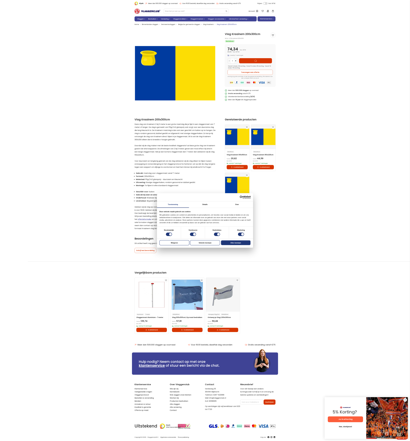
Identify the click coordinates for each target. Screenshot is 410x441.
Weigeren (174, 243)
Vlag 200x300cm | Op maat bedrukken (187, 317)
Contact (173, 410)
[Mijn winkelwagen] (272, 11)
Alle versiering (176, 407)
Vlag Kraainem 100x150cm (237, 155)
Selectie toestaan (205, 243)
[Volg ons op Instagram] (271, 437)
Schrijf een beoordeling (145, 250)
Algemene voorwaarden (168, 437)
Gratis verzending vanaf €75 (230, 3)
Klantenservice (141, 389)
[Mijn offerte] (267, 11)
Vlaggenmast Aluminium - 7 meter (149, 317)
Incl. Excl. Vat (265, 3)
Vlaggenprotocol (142, 395)
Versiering (165, 19)
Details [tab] (205, 204)
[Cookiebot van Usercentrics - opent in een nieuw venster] (241, 197)
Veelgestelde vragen (143, 392)
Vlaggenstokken (179, 19)
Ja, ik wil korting (345, 419)
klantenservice (152, 365)
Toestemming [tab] (173, 204)
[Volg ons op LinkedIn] (274, 437)
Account (252, 11)
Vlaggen (140, 19)
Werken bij (174, 398)
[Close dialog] (405, 400)
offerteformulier (145, 219)
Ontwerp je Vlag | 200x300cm (219, 317)
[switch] (193, 234)
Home (137, 24)
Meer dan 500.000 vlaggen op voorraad (163, 3)
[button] (247, 127)
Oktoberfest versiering (238, 19)
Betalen (138, 401)
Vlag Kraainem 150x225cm (263, 155)
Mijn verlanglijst (262, 11)
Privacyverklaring (183, 437)
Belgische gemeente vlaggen (189, 24)
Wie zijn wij (174, 389)
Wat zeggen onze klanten (180, 395)
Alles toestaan (235, 243)
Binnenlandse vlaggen (150, 24)
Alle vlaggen (175, 404)
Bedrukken (152, 19)
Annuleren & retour (143, 404)
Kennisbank (174, 392)
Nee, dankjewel (345, 426)
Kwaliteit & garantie (143, 407)
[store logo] (147, 11)
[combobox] (196, 11)
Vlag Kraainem (208, 24)
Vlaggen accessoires (216, 19)
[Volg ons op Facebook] (268, 437)
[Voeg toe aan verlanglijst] (272, 35)
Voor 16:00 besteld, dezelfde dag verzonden (198, 3)
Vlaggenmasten (196, 19)
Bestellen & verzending (144, 398)
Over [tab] (237, 204)
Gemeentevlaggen (168, 24)
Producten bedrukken (179, 401)
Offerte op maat (142, 410)
